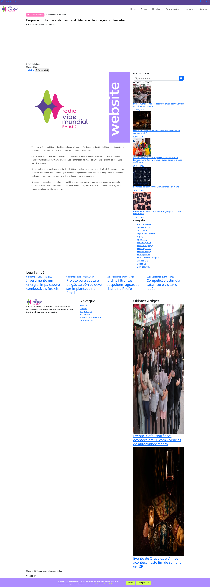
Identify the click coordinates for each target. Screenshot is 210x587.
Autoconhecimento (148, 257)
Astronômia (144, 251)
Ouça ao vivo (9, 1)
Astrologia (144, 248)
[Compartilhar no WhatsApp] (31, 70)
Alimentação (144, 242)
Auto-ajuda (144, 254)
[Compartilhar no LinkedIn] (34, 70)
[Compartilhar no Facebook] (27, 70)
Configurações (143, 583)
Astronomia (144, 224)
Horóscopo (190, 9)
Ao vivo (144, 9)
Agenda (142, 239)
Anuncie (83, 305)
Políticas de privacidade (90, 317)
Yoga (140, 236)
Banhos (142, 260)
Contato (204, 9)
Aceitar (130, 583)
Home (133, 9)
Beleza (141, 263)
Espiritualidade (146, 233)
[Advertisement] (105, 44)
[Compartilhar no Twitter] (29, 70)
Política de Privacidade (104, 584)
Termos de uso (86, 320)
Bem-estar (143, 227)
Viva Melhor (85, 314)
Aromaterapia (145, 245)
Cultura (142, 230)
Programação (172, 9)
